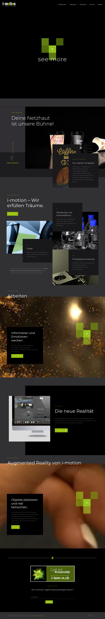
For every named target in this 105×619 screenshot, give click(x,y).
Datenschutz (39, 615)
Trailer (29, 248)
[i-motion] (9, 4)
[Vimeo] (89, 615)
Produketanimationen (83, 259)
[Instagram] (91, 615)
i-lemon (33, 615)
